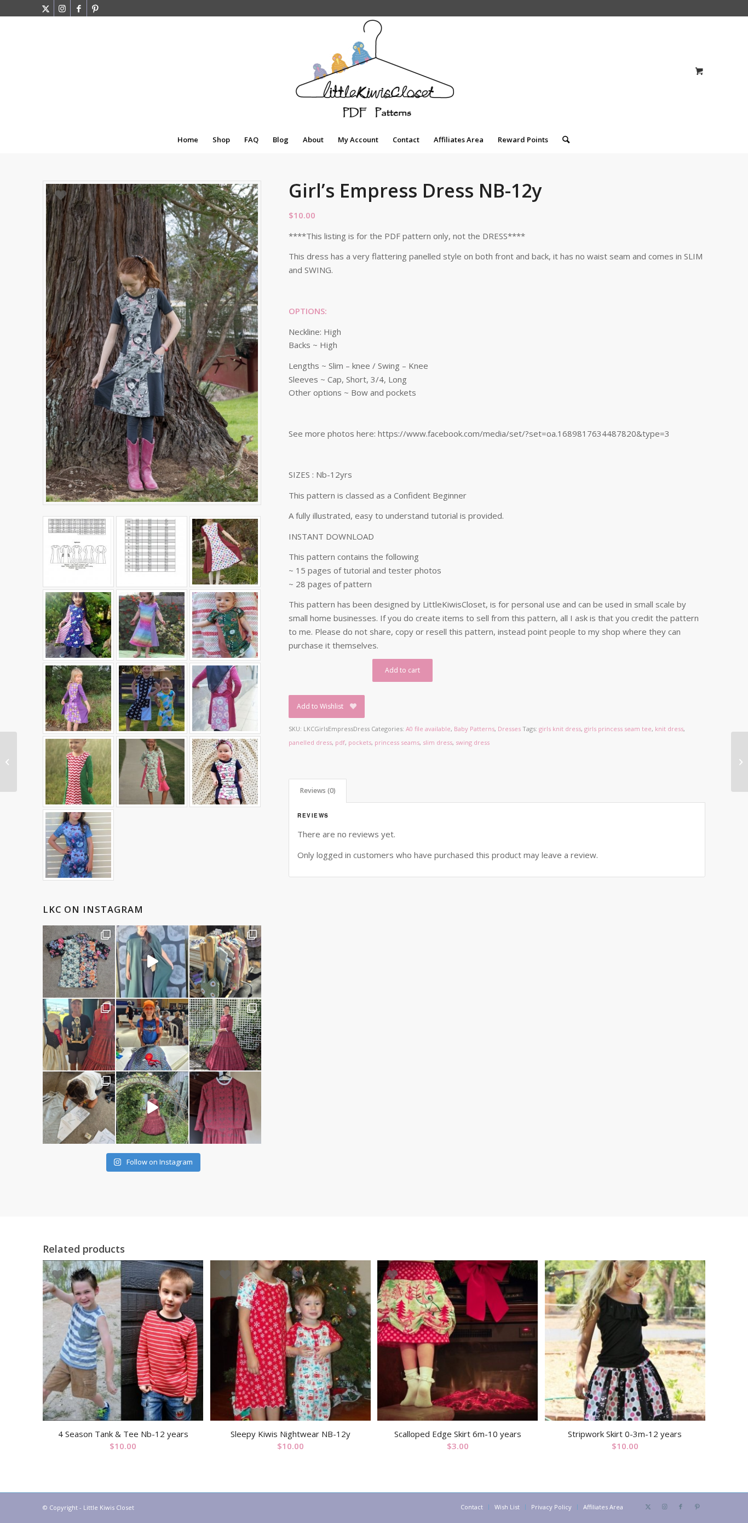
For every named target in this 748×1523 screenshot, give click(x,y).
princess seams (397, 742)
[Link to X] (46, 8)
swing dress (473, 742)
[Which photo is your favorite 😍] (225, 1035)
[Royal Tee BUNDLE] (739, 762)
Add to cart (402, 670)
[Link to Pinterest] (95, 8)
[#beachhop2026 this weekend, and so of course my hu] (79, 961)
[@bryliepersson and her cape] (152, 961)
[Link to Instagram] (62, 8)
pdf (340, 742)
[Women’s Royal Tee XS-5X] (8, 762)
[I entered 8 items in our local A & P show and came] (79, 1035)
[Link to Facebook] (79, 8)
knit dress (669, 729)
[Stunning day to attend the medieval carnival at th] (225, 961)
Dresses (509, 729)
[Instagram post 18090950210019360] (152, 1108)
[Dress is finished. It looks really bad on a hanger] (225, 1108)
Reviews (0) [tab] (318, 790)
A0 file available (428, 729)
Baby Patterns (474, 729)
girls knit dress (560, 729)
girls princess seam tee (618, 729)
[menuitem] (187, 139)
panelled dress (310, 742)
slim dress (437, 742)
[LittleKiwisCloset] (374, 71)
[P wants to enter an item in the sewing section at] (79, 1108)
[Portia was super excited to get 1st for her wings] (152, 1035)
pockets (359, 742)
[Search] (562, 139)
